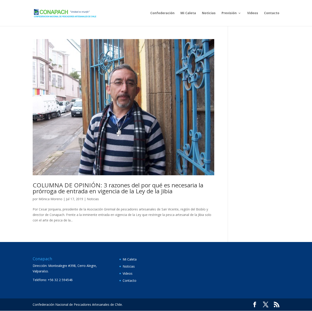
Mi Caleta (188, 13)
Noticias (209, 13)
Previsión (229, 13)
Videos (252, 13)
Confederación (162, 13)
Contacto (271, 13)
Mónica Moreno (50, 199)
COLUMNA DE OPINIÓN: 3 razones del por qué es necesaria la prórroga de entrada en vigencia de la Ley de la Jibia (118, 188)
